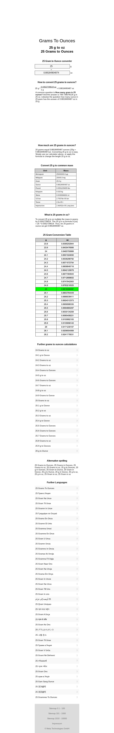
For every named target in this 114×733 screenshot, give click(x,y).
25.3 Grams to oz (43, 415)
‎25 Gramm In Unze (43, 508)
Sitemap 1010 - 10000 (57, 718)
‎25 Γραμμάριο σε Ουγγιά (46, 513)
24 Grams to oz (42, 350)
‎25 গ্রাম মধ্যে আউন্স (42, 609)
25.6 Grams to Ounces (45, 431)
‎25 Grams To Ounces (44, 488)
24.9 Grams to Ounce (44, 395)
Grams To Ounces (57, 40)
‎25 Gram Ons (41, 671)
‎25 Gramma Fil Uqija (44, 559)
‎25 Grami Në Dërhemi (45, 655)
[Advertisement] (21, 43)
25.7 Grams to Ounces (45, 436)
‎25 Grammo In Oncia (44, 549)
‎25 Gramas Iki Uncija (44, 554)
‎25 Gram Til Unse (43, 503)
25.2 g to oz (40, 410)
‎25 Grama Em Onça (44, 574)
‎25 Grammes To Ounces (46, 697)
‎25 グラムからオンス (44, 629)
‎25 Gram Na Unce (43, 498)
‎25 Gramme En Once (44, 533)
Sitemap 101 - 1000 (57, 713)
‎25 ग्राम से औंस (41, 619)
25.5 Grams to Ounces (45, 426)
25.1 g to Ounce (42, 405)
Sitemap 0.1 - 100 (57, 708)
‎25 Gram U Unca (42, 539)
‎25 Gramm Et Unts (43, 523)
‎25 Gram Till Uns (42, 589)
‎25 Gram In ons (42, 594)
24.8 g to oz (40, 390)
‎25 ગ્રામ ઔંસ (41, 666)
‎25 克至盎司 (40, 692)
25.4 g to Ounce (42, 421)
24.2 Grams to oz (43, 360)
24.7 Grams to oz (43, 385)
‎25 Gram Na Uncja (43, 569)
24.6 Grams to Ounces (45, 380)
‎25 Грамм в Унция (43, 645)
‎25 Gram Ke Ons (42, 624)
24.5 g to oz (40, 375)
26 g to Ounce (41, 451)
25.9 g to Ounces (43, 446)
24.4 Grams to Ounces (45, 370)
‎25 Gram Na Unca (43, 584)
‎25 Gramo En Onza (44, 518)
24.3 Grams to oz (43, 365)
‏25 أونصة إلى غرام (43, 599)
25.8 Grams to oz (43, 441)
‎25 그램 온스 (41, 635)
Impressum (57, 723)
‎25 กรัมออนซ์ (41, 661)
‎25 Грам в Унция (42, 493)
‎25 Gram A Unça (42, 614)
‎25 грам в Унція (42, 676)
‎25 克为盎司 (40, 686)
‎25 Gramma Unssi (43, 528)
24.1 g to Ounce (42, 355)
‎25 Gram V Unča (42, 650)
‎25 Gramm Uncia (42, 544)
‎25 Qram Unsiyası (43, 604)
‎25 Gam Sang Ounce (44, 681)
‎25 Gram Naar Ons (43, 564)
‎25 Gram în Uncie (43, 579)
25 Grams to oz (42, 400)
